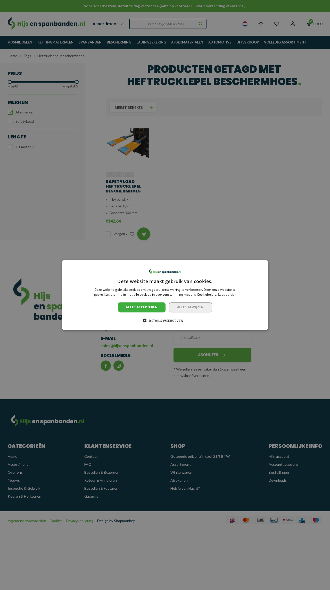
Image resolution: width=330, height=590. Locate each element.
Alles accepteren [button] (142, 307)
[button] (165, 320)
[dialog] (165, 295)
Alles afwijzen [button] (190, 307)
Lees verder (227, 294)
